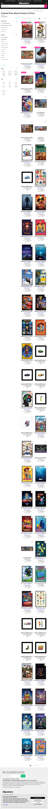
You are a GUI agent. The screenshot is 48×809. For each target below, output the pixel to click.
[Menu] (2, 3)
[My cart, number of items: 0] (46, 3)
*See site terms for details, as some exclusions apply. (12, 787)
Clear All (17, 18)
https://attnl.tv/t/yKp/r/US (7, 785)
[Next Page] (46, 18)
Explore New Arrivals (38, 0)
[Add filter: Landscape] (9, 72)
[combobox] (22, 6)
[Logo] (24, 3)
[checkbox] (3, 84)
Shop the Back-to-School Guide (24, 0)
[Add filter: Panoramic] (16, 72)
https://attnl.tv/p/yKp (20, 785)
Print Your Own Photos (10, 0)
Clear (14, 34)
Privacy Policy (5, 804)
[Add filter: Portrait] (4, 71)
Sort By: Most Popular (27, 18)
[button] (10, 0)
